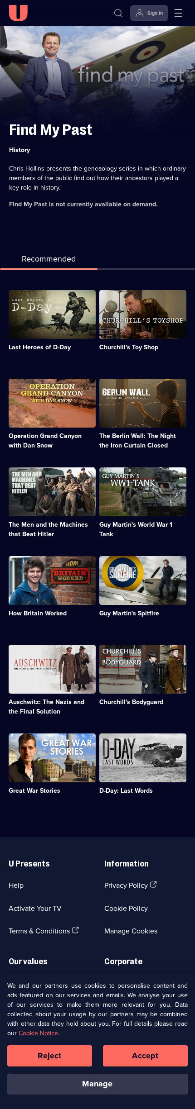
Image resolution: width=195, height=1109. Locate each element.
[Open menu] (178, 13)
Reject (49, 1055)
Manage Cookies (130, 931)
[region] (97, 1041)
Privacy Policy (126, 885)
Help (16, 885)
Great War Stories (34, 790)
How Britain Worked (38, 613)
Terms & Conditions (39, 931)
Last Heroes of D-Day (40, 347)
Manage (97, 1084)
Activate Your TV (35, 908)
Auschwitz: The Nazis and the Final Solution (46, 706)
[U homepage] (18, 13)
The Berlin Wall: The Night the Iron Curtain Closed (137, 440)
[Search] (118, 13)
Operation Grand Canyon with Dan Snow (45, 440)
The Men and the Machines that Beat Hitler (48, 529)
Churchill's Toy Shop (128, 347)
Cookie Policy (126, 908)
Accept (145, 1055)
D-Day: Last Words (126, 790)
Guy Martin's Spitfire (129, 613)
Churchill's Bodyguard (131, 701)
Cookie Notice (38, 1033)
